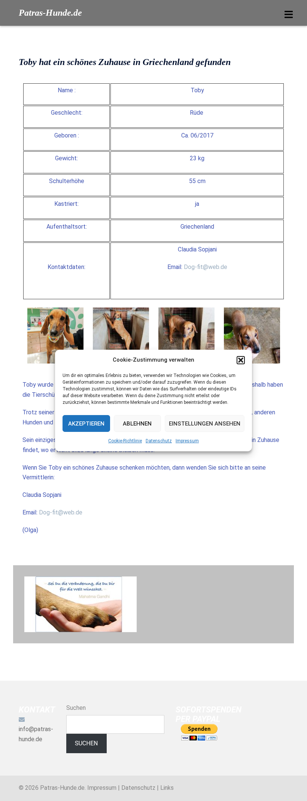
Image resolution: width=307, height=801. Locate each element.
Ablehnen (137, 423)
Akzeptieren (86, 423)
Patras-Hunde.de (50, 13)
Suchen (76, 707)
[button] (240, 360)
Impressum (187, 440)
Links (167, 787)
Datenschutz (159, 440)
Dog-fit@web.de (205, 266)
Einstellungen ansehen (204, 423)
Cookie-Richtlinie (125, 440)
